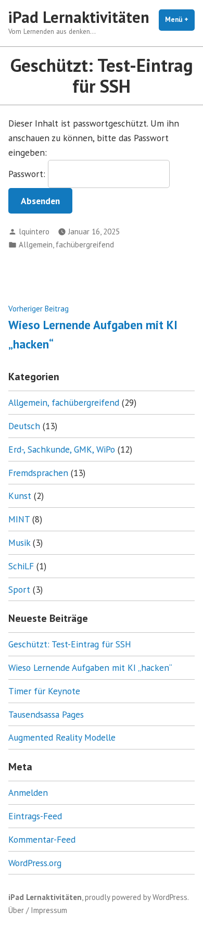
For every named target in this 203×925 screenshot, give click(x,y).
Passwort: (28, 174)
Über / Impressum (37, 910)
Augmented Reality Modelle (62, 737)
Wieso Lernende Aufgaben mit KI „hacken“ (90, 667)
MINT (19, 519)
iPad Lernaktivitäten (78, 17)
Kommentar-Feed (41, 839)
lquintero (34, 231)
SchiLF (21, 566)
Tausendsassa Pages (46, 714)
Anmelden (28, 792)
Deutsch (24, 426)
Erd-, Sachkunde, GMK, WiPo (61, 449)
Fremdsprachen (38, 473)
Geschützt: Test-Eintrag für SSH (69, 644)
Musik (19, 542)
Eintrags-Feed (35, 816)
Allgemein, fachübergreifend (66, 244)
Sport (19, 589)
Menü (180, 19)
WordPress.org (34, 863)
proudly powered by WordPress (136, 897)
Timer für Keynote (44, 691)
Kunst (19, 496)
